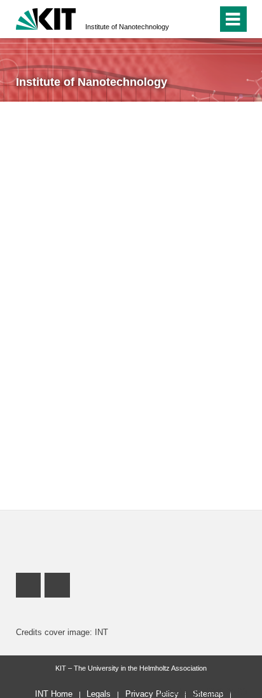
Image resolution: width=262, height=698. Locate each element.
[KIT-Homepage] (46, 17)
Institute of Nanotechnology (127, 27)
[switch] (205, 19)
